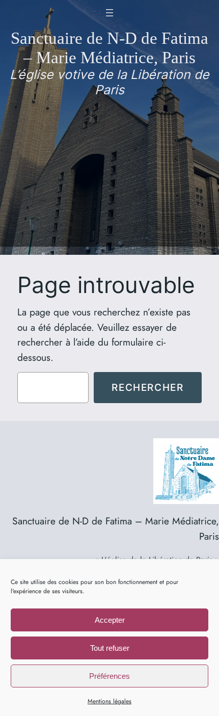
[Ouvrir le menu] (109, 13)
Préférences (109, 676)
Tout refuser (109, 648)
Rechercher (147, 387)
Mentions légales (109, 701)
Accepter (110, 620)
